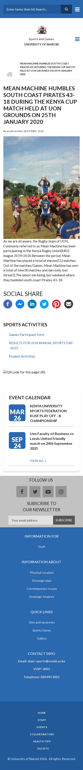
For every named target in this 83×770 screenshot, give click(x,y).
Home (42, 713)
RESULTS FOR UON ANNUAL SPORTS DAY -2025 (41, 345)
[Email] (68, 304)
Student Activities (22, 356)
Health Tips (41, 741)
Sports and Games (41, 39)
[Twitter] (44, 304)
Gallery (42, 638)
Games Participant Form (26, 335)
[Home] (41, 29)
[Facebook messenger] (19, 304)
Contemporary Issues (42, 588)
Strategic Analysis (41, 596)
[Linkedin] (32, 304)
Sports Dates (42, 630)
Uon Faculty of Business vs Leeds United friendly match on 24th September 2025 (52, 440)
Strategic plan (41, 580)
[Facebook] (7, 304)
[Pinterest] (56, 304)
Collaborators (42, 734)
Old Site (43, 748)
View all (37, 461)
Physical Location (42, 572)
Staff (41, 547)
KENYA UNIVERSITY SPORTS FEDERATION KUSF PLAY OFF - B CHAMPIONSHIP (48, 413)
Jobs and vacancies (42, 622)
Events (42, 727)
